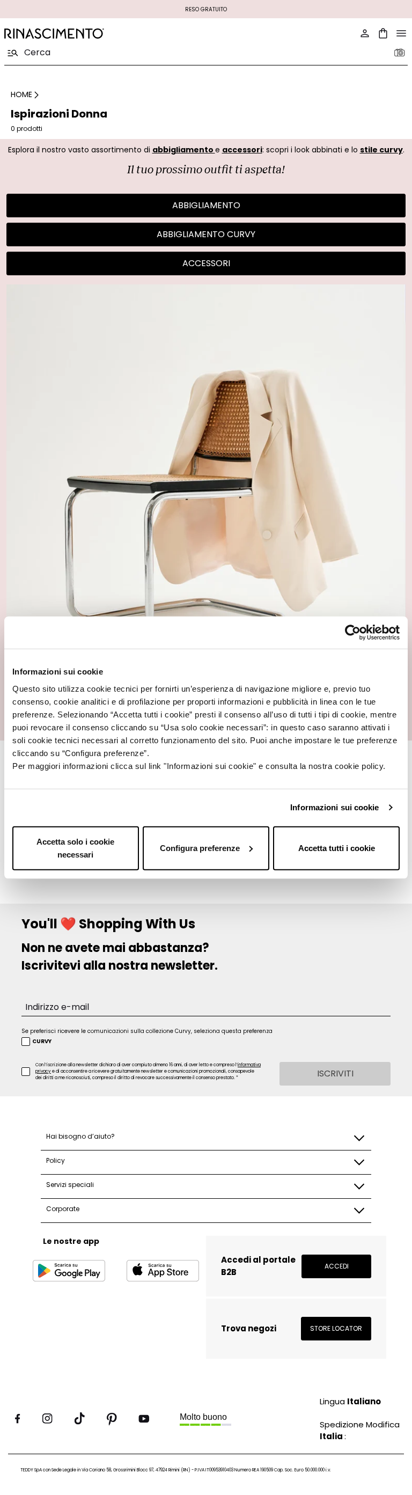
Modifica (383, 1424)
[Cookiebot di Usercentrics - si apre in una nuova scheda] (353, 633)
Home (21, 94)
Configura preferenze (200, 847)
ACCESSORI (206, 263)
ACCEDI (337, 1266)
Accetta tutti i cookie (336, 847)
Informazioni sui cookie (334, 807)
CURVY (42, 1041)
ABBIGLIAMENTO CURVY (206, 234)
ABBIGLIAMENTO (206, 205)
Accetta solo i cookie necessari (75, 848)
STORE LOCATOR (336, 1328)
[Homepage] (102, 33)
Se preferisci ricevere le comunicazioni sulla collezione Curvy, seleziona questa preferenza (147, 1031)
